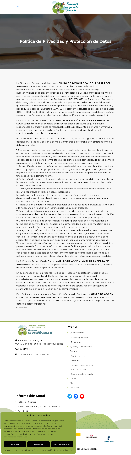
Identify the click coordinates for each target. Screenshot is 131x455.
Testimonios (76, 342)
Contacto (74, 387)
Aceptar (15, 444)
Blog (72, 383)
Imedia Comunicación (84, 449)
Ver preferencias (62, 444)
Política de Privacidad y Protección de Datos (42, 450)
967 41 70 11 (24, 349)
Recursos (74, 351)
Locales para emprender (82, 365)
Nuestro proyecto (79, 337)
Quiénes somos (77, 332)
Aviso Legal (68, 450)
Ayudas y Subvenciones (81, 346)
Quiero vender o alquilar (82, 374)
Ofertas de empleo (80, 356)
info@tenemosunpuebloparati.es (33, 354)
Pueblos (73, 378)
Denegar (38, 444)
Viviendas (75, 360)
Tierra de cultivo (78, 369)
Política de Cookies (12, 450)
